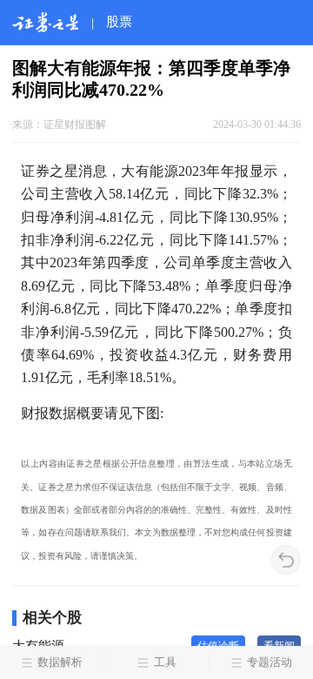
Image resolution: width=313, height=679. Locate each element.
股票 (119, 21)
